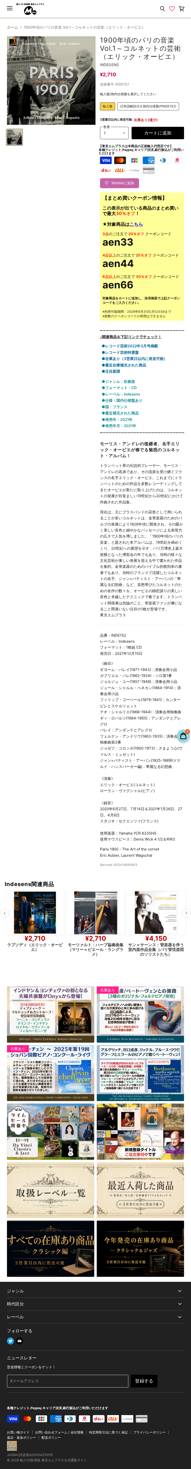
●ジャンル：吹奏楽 (118, 381)
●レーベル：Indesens (121, 394)
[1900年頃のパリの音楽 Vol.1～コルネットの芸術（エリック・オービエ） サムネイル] (14, 137)
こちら (136, 224)
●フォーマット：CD (119, 387)
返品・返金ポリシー (21, 1437)
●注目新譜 (111, 371)
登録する (144, 1380)
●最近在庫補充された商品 (124, 365)
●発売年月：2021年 (119, 425)
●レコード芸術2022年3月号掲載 (130, 346)
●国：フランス (115, 406)
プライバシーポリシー (149, 1432)
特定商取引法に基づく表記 (108, 1432)
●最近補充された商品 (120, 413)
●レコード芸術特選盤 (120, 352)
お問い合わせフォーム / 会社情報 (59, 1432)
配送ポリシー (51, 1437)
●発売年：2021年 (117, 419)
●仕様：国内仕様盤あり (122, 400)
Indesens (109, 64)
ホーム (12, 27)
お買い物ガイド (18, 1432)
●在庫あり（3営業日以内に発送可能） (134, 358)
